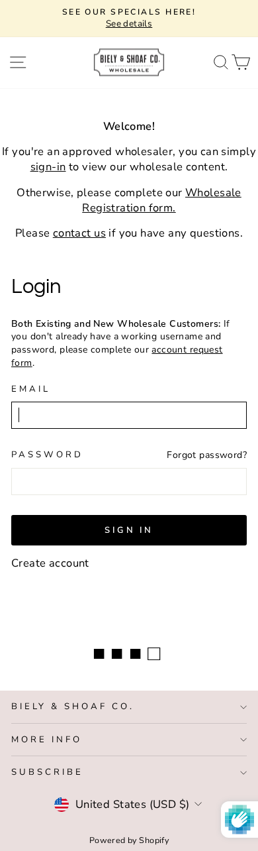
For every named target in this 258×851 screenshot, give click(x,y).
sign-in (48, 166)
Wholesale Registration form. (161, 200)
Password (47, 455)
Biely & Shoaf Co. (72, 706)
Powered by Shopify (129, 840)
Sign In (129, 530)
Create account (50, 563)
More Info (46, 740)
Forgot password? (207, 455)
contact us (79, 233)
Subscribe (47, 772)
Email (30, 389)
